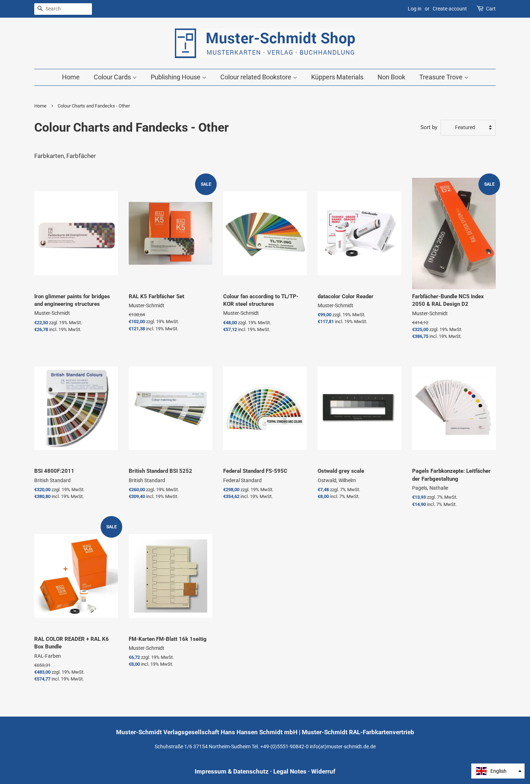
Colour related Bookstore (256, 77)
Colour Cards (113, 77)
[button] (498, 771)
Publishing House (176, 77)
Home (71, 77)
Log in (414, 9)
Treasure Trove (441, 77)
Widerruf (323, 771)
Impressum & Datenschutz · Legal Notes (250, 771)
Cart (491, 9)
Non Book (391, 77)
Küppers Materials (337, 77)
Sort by (428, 127)
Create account (450, 9)
